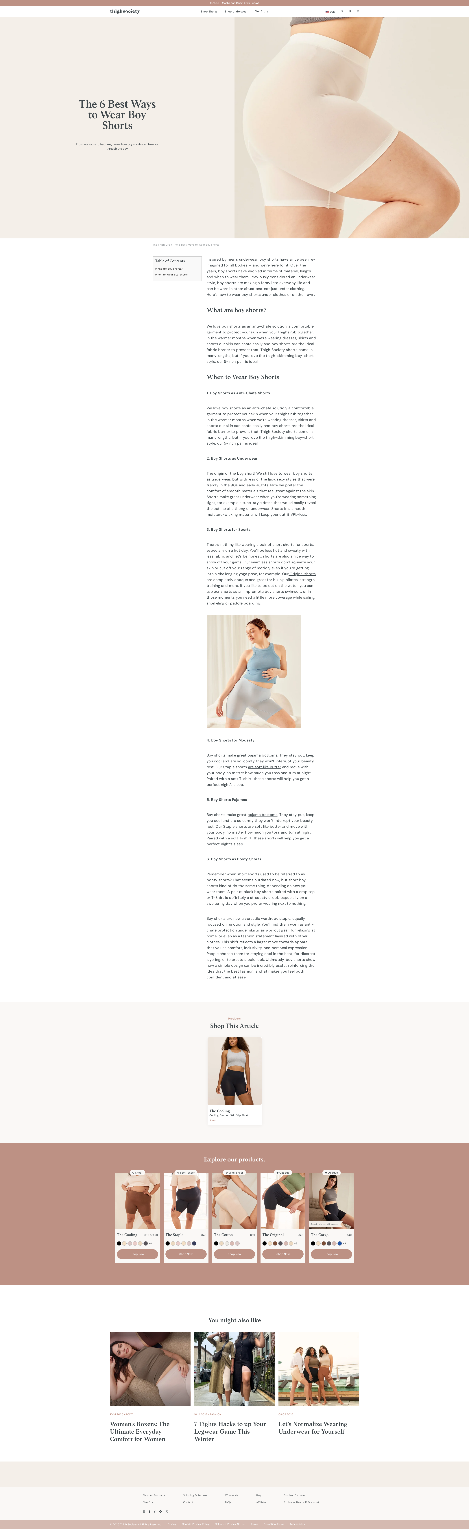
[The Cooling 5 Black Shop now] (235, 1071)
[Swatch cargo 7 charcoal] (329, 1243)
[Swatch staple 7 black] (167, 1243)
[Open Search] (342, 11)
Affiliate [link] (261, 1502)
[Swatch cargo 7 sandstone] (334, 1243)
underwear (221, 479)
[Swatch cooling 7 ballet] (135, 1243)
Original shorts (302, 573)
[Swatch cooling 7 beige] (124, 1243)
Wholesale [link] (231, 1495)
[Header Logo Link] (125, 11)
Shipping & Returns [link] (195, 1495)
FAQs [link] (228, 1502)
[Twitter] (166, 1511)
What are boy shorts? (169, 268)
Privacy (171, 1524)
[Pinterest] (160, 1511)
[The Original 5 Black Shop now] (283, 1201)
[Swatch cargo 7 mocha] (324, 1243)
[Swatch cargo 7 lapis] (339, 1243)
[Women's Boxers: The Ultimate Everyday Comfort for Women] (150, 1369)
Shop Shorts (209, 11)
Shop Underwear (236, 11)
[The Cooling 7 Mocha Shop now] (137, 1201)
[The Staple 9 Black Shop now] (186, 1201)
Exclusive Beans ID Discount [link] (301, 1502)
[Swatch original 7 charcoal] (280, 1243)
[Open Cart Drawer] (358, 11)
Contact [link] (188, 1502)
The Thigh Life (161, 244)
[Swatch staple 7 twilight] (194, 1243)
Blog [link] (259, 1495)
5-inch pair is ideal (241, 361)
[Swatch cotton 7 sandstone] (232, 1243)
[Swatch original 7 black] (264, 1243)
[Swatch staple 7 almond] (173, 1243)
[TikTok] (155, 1511)
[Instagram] (144, 1511)
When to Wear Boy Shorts (172, 274)
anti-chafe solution (269, 326)
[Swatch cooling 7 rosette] (130, 1243)
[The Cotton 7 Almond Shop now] (234, 1201)
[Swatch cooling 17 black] (119, 1243)
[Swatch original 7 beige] (270, 1243)
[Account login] (350, 11)
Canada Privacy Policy (195, 1524)
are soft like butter (264, 767)
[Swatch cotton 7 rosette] (237, 1243)
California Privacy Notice (230, 1524)
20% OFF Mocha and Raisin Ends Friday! (234, 3)
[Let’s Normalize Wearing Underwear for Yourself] (318, 1369)
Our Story (261, 11)
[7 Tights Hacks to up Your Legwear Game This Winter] (234, 1369)
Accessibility (297, 1524)
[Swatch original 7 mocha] (275, 1243)
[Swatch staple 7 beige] (183, 1243)
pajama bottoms (262, 814)
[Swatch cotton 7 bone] (227, 1243)
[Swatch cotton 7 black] (216, 1243)
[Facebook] (149, 1511)
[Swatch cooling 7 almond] (140, 1243)
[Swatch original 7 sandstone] (286, 1243)
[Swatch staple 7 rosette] (189, 1243)
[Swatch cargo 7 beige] (318, 1243)
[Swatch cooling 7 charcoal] (145, 1243)
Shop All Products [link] (154, 1495)
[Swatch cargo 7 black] (313, 1243)
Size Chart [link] (149, 1502)
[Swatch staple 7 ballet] (178, 1243)
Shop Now (137, 1254)
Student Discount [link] (295, 1495)
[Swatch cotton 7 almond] (221, 1243)
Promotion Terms (273, 1524)
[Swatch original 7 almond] (291, 1243)
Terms (254, 1524)
